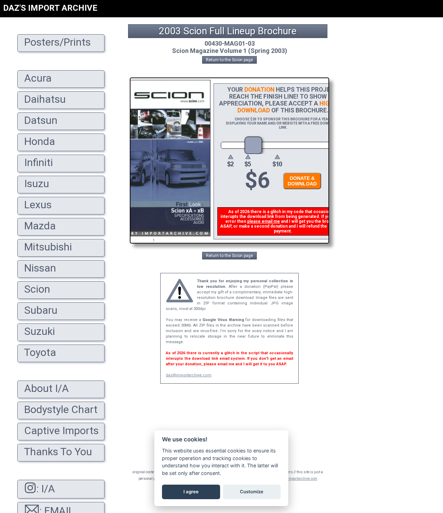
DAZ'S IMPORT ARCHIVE (50, 8)
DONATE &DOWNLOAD (302, 180)
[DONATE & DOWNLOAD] (300, 191)
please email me (263, 221)
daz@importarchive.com (188, 375)
